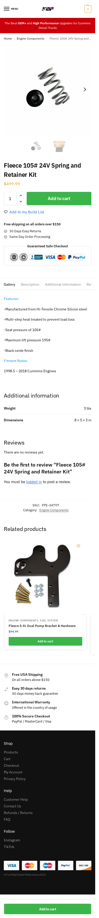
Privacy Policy (15, 778)
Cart (7, 759)
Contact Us (12, 806)
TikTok (9, 846)
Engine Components (30, 38)
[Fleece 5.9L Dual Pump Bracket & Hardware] (43, 576)
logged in (34, 481)
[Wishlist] (78, 546)
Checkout (11, 765)
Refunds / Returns (18, 812)
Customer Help (16, 799)
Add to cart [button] (45, 641)
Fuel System (49, 620)
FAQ (7, 819)
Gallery (9, 284)
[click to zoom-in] (48, 89)
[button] (87, 9)
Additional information (63, 284)
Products (11, 752)
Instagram (12, 840)
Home (8, 38)
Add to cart (59, 198)
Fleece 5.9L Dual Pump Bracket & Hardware (42, 626)
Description (30, 284)
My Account (13, 772)
